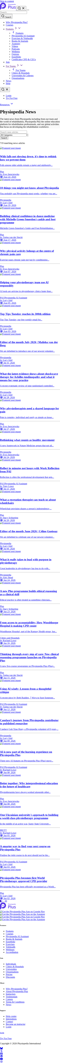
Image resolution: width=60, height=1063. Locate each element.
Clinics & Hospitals (21, 73)
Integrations (11, 1019)
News (8, 81)
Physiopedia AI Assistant (23, 36)
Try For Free (11, 98)
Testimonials (11, 996)
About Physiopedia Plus (17, 991)
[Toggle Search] (21, 8)
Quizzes (15, 54)
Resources (5, 104)
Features (10, 29)
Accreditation (12, 952)
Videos (15, 46)
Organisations (18, 78)
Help (8, 83)
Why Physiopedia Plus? (17, 22)
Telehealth (10, 947)
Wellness (16, 51)
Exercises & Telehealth (22, 38)
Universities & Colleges (22, 75)
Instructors (10, 994)
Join (8, 62)
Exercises (10, 944)
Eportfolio (16, 57)
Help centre (11, 1016)
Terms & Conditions (15, 1002)
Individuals (11, 964)
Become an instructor (15, 1024)
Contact (9, 1021)
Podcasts (16, 49)
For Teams (11, 66)
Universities (11, 969)
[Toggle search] (5, 89)
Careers (9, 999)
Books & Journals (20, 41)
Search (8, 17)
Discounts (10, 977)
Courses (9, 25)
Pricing (9, 974)
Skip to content (7, 1)
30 (6, 901)
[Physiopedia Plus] (8, 9)
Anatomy (16, 43)
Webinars (10, 949)
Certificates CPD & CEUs (24, 59)
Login (8, 95)
